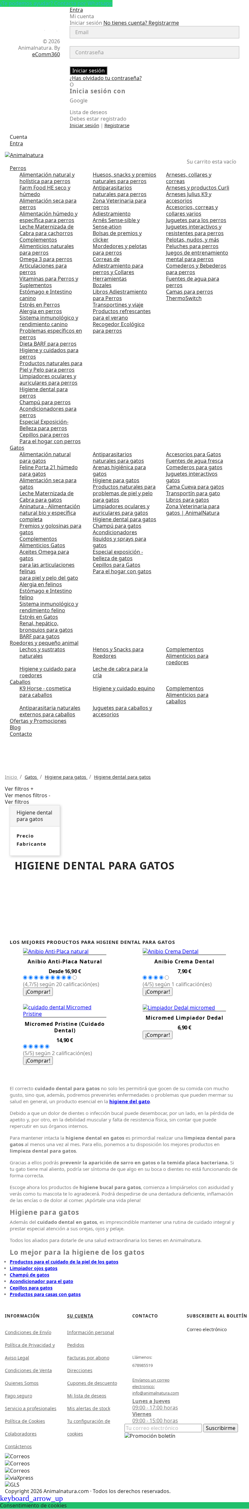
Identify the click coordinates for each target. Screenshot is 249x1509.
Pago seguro (18, 1396)
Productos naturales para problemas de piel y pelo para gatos (124, 493)
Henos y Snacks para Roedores (118, 652)
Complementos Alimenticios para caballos (187, 695)
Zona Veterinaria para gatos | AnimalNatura (192, 509)
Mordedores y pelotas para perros (120, 249)
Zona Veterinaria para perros (119, 204)
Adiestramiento (112, 213)
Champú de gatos (29, 1275)
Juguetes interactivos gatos (192, 477)
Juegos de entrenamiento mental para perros (197, 256)
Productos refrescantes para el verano (122, 314)
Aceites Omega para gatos (44, 555)
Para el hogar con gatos (122, 571)
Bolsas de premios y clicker (117, 236)
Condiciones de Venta (28, 1370)
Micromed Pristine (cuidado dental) (65, 1027)
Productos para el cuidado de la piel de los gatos (64, 1262)
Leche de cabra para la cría (120, 672)
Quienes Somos (22, 1383)
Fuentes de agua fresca (194, 460)
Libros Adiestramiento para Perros (120, 295)
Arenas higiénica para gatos (119, 470)
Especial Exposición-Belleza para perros (43, 425)
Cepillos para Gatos (116, 564)
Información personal (90, 1332)
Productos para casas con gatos (45, 1294)
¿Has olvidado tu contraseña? (106, 78)
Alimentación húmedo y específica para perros (48, 217)
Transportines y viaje (118, 304)
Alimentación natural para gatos (45, 457)
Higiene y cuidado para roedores (47, 672)
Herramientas (110, 278)
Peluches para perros (192, 246)
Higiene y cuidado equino (124, 688)
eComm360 (46, 54)
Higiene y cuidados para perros (48, 353)
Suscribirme (220, 1428)
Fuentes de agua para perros (192, 282)
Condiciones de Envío (28, 1332)
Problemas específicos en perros (50, 334)
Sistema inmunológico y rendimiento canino (48, 321)
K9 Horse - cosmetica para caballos (45, 691)
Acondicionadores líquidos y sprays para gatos (119, 539)
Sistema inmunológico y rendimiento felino (48, 607)
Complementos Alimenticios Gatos (42, 542)
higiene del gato (129, 1101)
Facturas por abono (88, 1358)
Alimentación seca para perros (48, 204)
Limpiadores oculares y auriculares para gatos (121, 509)
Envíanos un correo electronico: (152, 1386)
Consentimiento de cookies (33, 1505)
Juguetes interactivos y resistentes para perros (195, 230)
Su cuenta (80, 1316)
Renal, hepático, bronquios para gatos (46, 626)
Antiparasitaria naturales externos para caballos (49, 711)
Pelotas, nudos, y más (192, 239)
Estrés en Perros (39, 304)
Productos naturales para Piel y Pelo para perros (50, 366)
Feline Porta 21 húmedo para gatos (48, 470)
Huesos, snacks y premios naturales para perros (124, 178)
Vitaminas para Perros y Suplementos (48, 282)
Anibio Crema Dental (184, 961)
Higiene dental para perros (43, 392)
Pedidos (75, 1345)
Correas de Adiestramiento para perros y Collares (118, 266)
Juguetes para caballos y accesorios (122, 711)
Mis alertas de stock (88, 1408)
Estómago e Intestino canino (45, 295)
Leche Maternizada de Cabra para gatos (46, 496)
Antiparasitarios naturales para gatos (118, 457)
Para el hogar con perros (50, 441)
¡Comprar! (38, 991)
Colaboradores (21, 1434)
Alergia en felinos (40, 584)
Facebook (41, 28)
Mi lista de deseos (86, 1396)
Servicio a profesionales (30, 1408)
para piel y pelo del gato (48, 577)
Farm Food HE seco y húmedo (44, 191)
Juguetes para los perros (196, 220)
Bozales (102, 285)
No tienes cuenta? (141, 22)
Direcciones (79, 1370)
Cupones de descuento (92, 1383)
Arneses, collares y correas (188, 178)
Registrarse (116, 125)
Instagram (54, 29)
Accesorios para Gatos (193, 454)
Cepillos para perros (44, 434)
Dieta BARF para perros (48, 343)
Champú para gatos (117, 525)
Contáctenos (18, 1446)
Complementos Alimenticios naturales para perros (46, 246)
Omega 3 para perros (45, 259)
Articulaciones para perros (43, 269)
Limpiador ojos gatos (33, 1268)
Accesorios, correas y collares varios (192, 210)
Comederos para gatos (194, 467)
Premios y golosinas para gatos (50, 529)
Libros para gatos (187, 499)
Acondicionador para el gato (41, 1281)
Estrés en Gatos (38, 616)
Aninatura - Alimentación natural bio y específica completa (49, 513)
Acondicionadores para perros (48, 412)
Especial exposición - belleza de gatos (118, 555)
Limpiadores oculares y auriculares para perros (48, 379)
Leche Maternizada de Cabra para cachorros (46, 230)
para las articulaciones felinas (47, 568)
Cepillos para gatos (31, 1288)
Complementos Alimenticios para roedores (187, 656)
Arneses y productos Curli (197, 187)
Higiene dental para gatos (124, 519)
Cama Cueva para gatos (195, 486)
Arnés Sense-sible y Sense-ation (116, 223)
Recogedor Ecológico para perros (119, 327)
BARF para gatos (39, 636)
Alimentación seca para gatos (48, 483)
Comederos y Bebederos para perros (196, 269)
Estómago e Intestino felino (45, 594)
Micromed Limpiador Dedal (184, 1017)
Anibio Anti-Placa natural (65, 961)
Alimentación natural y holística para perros (47, 178)
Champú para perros (45, 402)
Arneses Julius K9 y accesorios (188, 197)
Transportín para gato (193, 493)
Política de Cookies (25, 1421)
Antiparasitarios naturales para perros (120, 191)
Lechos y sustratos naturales (42, 652)
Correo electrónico (207, 1329)
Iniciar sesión (88, 70)
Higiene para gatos (116, 480)
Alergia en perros (40, 311)
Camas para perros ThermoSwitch (189, 295)
